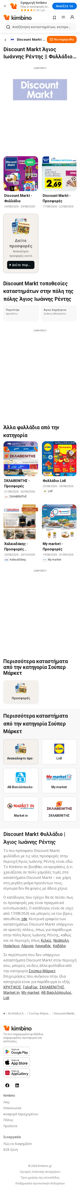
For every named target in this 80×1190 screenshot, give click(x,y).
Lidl (6, 997)
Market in (11, 992)
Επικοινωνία (12, 1108)
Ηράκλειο (11, 945)
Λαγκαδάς (43, 945)
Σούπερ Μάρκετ (42, 970)
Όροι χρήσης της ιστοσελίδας (40, 1177)
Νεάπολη (61, 940)
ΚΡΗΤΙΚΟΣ (12, 987)
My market (30, 992)
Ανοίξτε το (64, 6)
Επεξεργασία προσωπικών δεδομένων (40, 1183)
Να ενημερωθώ (64, 39)
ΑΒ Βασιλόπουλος (56, 992)
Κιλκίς (46, 940)
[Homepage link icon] (4, 1013)
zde (24, 918)
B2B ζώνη (10, 1149)
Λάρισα (27, 945)
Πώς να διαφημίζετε (17, 1144)
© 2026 (40, 1166)
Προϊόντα (10, 1126)
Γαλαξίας (30, 987)
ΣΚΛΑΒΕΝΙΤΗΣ (52, 987)
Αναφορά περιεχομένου (20, 1114)
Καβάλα (59, 945)
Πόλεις (8, 1120)
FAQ (6, 1102)
